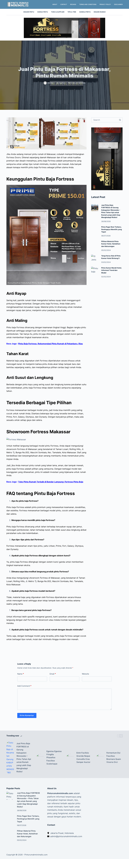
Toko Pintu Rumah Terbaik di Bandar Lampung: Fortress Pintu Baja (50, 481)
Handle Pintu (85, 12)
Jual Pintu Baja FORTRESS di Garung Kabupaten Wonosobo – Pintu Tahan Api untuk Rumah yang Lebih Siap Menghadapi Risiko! (24, 757)
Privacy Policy (105, 4)
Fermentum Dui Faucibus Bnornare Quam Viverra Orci (113, 757)
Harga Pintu (42, 12)
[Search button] (120, 120)
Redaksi (73, 4)
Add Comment (24, 686)
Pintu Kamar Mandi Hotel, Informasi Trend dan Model (111, 270)
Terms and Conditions (87, 4)
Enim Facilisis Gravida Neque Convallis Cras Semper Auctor (83, 757)
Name (20, 674)
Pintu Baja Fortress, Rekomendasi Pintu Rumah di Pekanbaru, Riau (50, 343)
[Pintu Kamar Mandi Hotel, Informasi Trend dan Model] (94, 270)
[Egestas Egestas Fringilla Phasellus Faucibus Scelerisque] (40, 757)
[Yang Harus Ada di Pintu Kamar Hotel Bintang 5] (94, 258)
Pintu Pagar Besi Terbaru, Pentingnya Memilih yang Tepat (111, 229)
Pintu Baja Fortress (76, 83)
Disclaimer (118, 4)
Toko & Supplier (57, 12)
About (54, 4)
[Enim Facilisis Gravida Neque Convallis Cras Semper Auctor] (70, 757)
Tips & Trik (72, 12)
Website (85, 674)
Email (53, 674)
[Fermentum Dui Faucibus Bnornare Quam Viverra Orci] (100, 757)
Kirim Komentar (27, 715)
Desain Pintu (28, 12)
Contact (63, 4)
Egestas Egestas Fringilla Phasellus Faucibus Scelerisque (54, 757)
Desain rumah (100, 12)
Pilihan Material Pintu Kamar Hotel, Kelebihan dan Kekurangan (110, 243)
